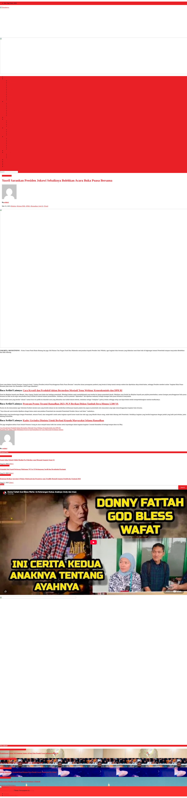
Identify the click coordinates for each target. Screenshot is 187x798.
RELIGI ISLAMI (9, 166)
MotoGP (10, 145)
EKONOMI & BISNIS (11, 101)
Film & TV (11, 131)
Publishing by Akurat (6, 790)
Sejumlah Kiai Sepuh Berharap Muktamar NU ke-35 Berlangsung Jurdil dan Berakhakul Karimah (33, 469)
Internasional (12, 82)
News (5, 78)
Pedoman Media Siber (11, 795)
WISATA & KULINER (11, 152)
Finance (10, 105)
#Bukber (13, 206)
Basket (10, 138)
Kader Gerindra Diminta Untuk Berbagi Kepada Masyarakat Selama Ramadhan (63, 420)
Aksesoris (11, 121)
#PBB (28, 206)
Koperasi (10, 107)
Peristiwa (10, 91)
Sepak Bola (11, 147)
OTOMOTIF (8, 159)
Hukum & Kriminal (14, 86)
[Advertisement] (93, 23)
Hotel (9, 156)
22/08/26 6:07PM (5, 785)
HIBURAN (7, 128)
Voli (9, 149)
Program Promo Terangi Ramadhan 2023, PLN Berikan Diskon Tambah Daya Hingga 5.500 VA (70, 403)
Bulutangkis (11, 142)
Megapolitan (8, 117)
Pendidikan (11, 89)
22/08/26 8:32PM (5, 766)
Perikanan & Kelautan (14, 100)
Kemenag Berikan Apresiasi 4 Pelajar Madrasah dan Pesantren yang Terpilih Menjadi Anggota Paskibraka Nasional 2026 (40, 479)
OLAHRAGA (8, 136)
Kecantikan (11, 124)
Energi (10, 98)
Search (2, 484)
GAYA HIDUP (8, 119)
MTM (32, 790)
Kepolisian (11, 94)
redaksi (6, 202)
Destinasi (10, 154)
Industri (10, 96)
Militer (10, 93)
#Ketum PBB (21, 206)
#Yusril (46, 206)
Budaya (10, 129)
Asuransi (10, 103)
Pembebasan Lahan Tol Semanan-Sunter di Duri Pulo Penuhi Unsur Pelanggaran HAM (29, 753)
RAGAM (7, 165)
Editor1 (11, 464)
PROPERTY (12, 115)
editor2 (13, 757)
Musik (10, 133)
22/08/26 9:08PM (5, 757)
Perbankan (11, 108)
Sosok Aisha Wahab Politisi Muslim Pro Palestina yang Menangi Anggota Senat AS (27, 460)
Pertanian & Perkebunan (15, 110)
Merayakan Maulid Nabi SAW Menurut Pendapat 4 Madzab (20, 781)
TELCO (6, 150)
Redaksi (6, 794)
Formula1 (11, 143)
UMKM (10, 112)
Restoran (10, 158)
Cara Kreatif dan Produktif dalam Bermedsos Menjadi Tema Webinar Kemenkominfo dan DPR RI (72, 390)
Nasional (10, 80)
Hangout (10, 126)
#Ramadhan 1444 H (36, 206)
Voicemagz (7, 163)
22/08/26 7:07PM (5, 776)
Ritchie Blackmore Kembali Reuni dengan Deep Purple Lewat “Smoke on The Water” (28, 772)
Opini (5, 161)
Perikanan (11, 114)
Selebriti (10, 135)
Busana (10, 122)
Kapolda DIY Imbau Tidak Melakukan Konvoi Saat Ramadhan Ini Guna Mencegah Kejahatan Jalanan (31, 429)
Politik (10, 84)
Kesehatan (11, 87)
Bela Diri (10, 140)
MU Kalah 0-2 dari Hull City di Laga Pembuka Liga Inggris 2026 (21, 763)
